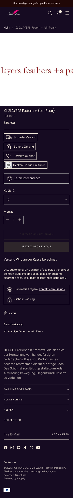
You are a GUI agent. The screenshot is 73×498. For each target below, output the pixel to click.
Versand (9, 259)
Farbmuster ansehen (27, 178)
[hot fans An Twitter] (32, 448)
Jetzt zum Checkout (37, 246)
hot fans (9, 116)
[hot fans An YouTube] (38, 448)
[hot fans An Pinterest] (19, 448)
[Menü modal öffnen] (67, 13)
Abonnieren (60, 434)
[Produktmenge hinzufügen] (19, 220)
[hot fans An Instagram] (12, 448)
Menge (8, 211)
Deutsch (8, 462)
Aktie (12, 313)
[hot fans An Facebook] (6, 448)
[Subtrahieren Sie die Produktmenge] (7, 220)
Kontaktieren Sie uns (52, 289)
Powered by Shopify (14, 478)
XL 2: (9, 191)
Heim (7, 27)
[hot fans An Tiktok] (25, 448)
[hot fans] (14, 13)
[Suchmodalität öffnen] (50, 13)
